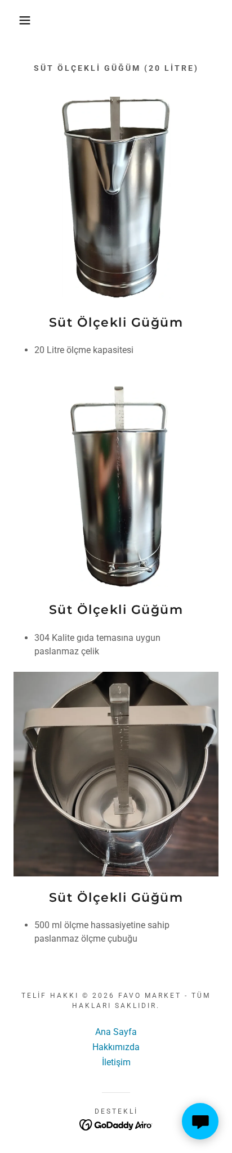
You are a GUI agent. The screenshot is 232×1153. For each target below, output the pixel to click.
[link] (116, 1124)
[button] (18, 20)
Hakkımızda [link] (116, 1047)
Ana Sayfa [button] (116, 1032)
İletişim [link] (116, 1062)
